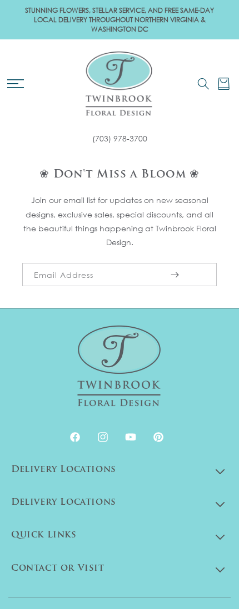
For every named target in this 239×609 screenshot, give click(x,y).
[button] (15, 84)
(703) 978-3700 (119, 138)
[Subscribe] (174, 274)
